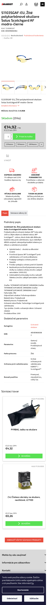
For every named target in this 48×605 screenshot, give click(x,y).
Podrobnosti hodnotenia (33, 35)
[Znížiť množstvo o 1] (11, 138)
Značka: (8, 38)
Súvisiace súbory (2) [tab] (19, 213)
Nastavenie (23, 590)
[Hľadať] (21, 4)
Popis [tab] (5, 213)
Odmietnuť (12, 598)
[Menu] (42, 4)
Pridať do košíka (26, 136)
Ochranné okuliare (34, 326)
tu (33, 583)
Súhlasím (34, 598)
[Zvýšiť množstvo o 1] (11, 135)
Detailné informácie (9, 105)
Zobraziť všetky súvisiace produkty (24, 540)
